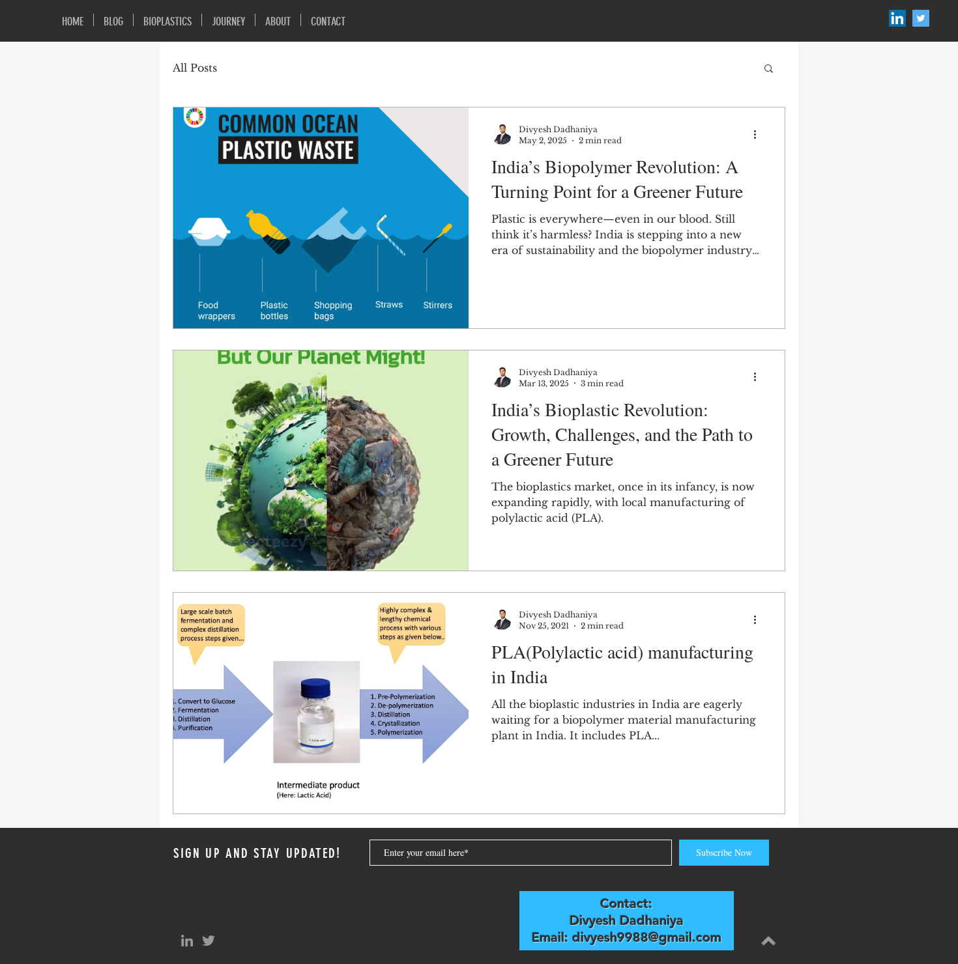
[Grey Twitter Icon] (208, 940)
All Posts (195, 67)
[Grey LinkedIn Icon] (187, 940)
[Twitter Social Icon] (920, 18)
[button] (768, 69)
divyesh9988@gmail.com (646, 937)
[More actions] (759, 134)
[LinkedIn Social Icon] (897, 18)
